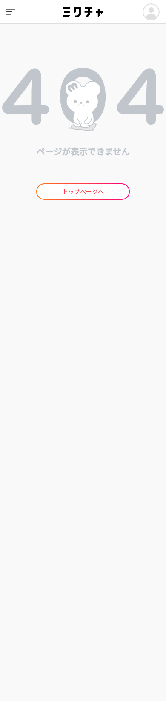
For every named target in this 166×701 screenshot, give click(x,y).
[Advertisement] (83, 324)
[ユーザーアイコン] (151, 11)
